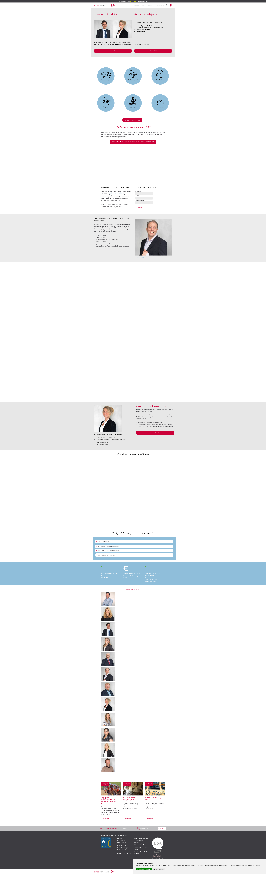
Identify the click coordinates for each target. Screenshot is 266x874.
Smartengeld (146, 301)
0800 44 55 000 (122, 835)
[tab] (134, 541)
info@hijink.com (126, 853)
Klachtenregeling (139, 844)
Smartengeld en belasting (149, 316)
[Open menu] (170, 5)
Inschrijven (162, 828)
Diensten (136, 5)
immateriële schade (147, 302)
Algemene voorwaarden (141, 838)
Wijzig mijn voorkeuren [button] (158, 869)
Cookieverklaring (139, 842)
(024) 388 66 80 (121, 849)
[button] (113, 51)
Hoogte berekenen (148, 313)
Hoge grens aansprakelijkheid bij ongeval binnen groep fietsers (108, 800)
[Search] (166, 5)
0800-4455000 (160, 5)
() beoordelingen (133, 1)
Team (143, 5)
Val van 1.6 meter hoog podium (153, 798)
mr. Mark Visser (139, 257)
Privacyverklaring (139, 840)
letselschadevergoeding (115, 193)
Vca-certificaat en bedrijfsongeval (129, 798)
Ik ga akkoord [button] (140, 869)
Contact (149, 5)
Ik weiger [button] (148, 869)
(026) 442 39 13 (121, 842)
